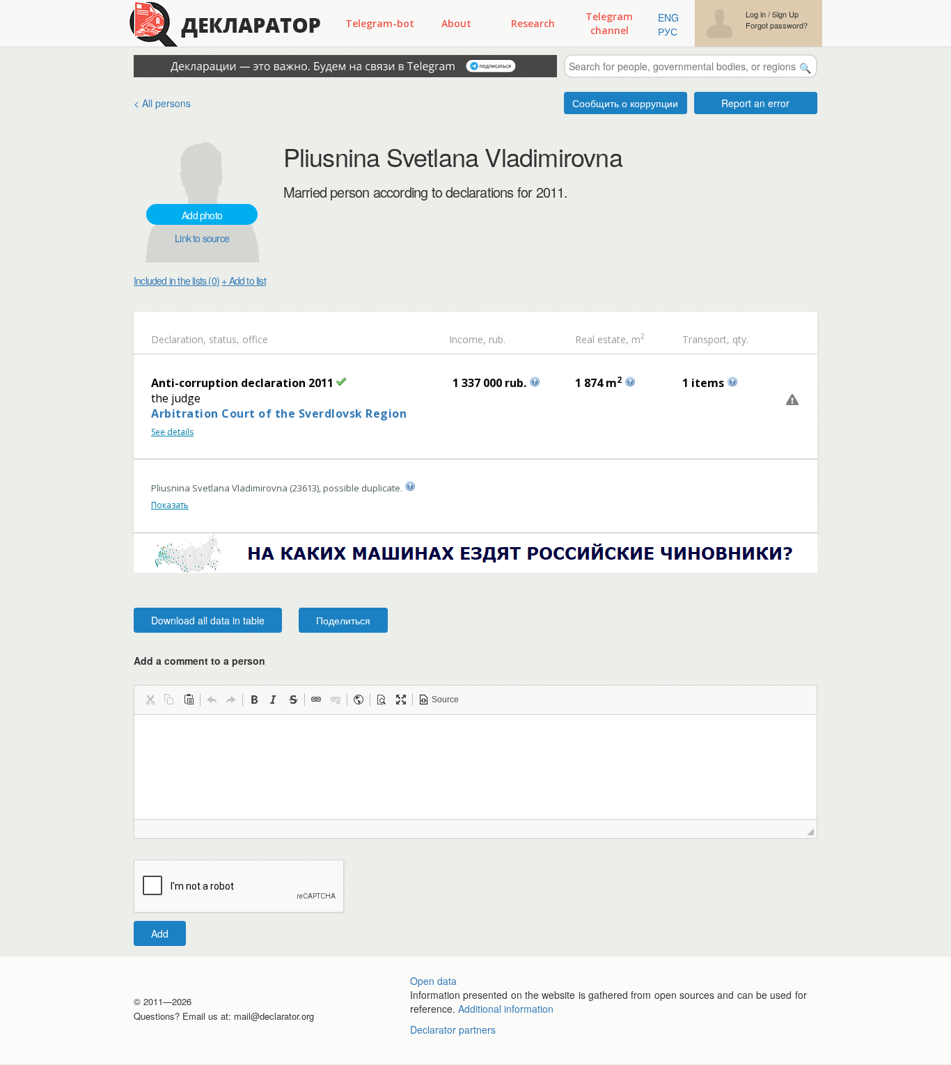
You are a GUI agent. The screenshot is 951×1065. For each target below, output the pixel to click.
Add (159, 933)
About (456, 23)
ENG (668, 17)
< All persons (162, 103)
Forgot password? (777, 25)
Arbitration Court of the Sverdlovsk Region (279, 413)
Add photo (202, 215)
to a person (238, 661)
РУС (667, 31)
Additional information (505, 1009)
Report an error (755, 103)
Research (533, 23)
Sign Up (785, 14)
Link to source (202, 238)
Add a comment (199, 661)
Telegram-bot (379, 23)
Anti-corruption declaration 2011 (242, 382)
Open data (433, 981)
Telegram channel (609, 23)
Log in (756, 14)
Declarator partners (453, 1029)
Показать (170, 505)
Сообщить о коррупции (625, 103)
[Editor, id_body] (475, 767)
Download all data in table (208, 620)
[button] (149, 700)
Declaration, (178, 339)
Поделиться (343, 620)
